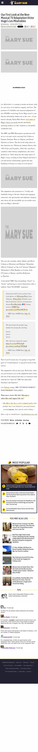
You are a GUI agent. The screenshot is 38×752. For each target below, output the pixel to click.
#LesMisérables (16, 304)
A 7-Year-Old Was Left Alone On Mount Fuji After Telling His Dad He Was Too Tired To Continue (23, 549)
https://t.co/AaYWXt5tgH (15, 343)
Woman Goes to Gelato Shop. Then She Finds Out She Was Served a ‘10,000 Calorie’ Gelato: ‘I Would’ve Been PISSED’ (23, 569)
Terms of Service (8, 665)
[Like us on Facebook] (20, 424)
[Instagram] (23, 424)
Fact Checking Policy (11, 671)
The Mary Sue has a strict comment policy (18, 403)
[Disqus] (19, 627)
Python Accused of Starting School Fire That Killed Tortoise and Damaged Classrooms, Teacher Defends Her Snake (20, 487)
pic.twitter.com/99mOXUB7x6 (17, 309)
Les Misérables (18, 420)
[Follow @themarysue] (17, 424)
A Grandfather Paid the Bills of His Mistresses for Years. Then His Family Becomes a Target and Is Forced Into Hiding (22, 580)
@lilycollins (17, 299)
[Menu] (2, 2)
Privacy (32, 662)
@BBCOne (15, 307)
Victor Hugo (26, 420)
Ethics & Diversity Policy (12, 668)
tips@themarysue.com (29, 414)
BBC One (12, 420)
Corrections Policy (26, 668)
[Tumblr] (26, 424)
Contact (29, 671)
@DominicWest (22, 296)
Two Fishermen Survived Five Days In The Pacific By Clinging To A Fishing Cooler (22, 559)
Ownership (22, 671)
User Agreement (28, 665)
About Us (18, 662)
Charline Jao (5, 24)
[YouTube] (29, 424)
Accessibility (18, 665)
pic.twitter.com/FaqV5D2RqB (16, 346)
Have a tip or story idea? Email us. (19, 594)
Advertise (25, 662)
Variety (6, 387)
